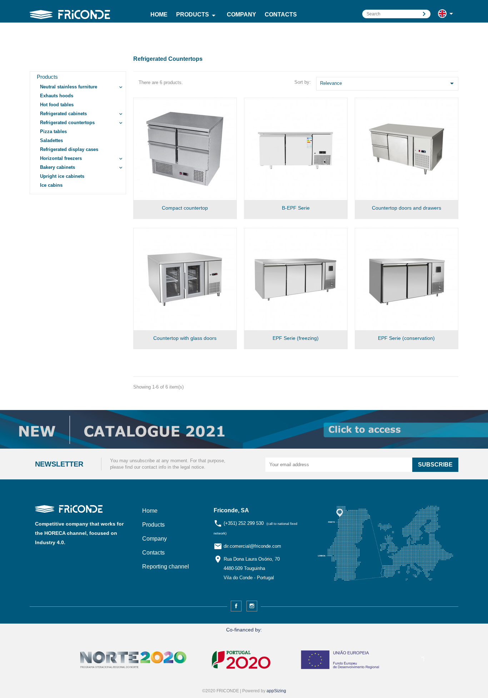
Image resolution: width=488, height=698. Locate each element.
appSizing (276, 690)
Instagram (252, 606)
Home (159, 14)
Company (241, 14)
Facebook (236, 606)
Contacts (281, 14)
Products (197, 15)
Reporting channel (165, 566)
